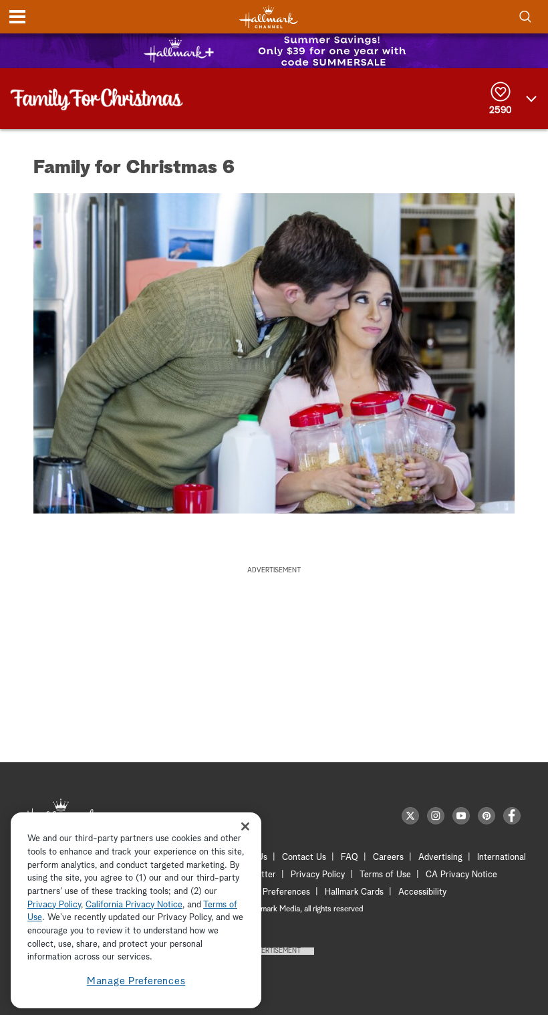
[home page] (269, 17)
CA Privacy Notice (461, 875)
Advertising (440, 857)
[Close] (245, 826)
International (501, 857)
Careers (388, 857)
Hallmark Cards (354, 892)
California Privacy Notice (134, 905)
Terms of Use (385, 875)
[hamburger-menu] (17, 17)
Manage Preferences (136, 981)
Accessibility (422, 892)
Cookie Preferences (272, 892)
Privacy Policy (318, 875)
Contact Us (304, 857)
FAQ (349, 857)
